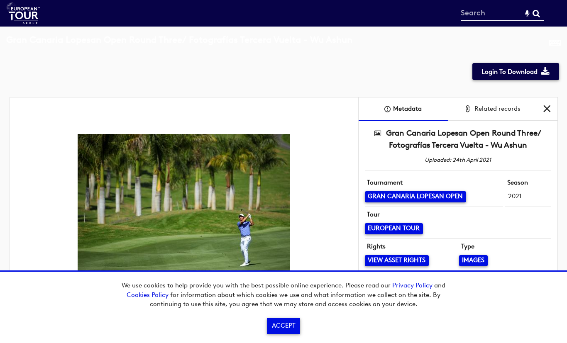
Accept (284, 325)
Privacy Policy (412, 285)
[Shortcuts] (555, 44)
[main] (283, 172)
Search (536, 13)
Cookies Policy (148, 295)
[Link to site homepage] (23, 22)
